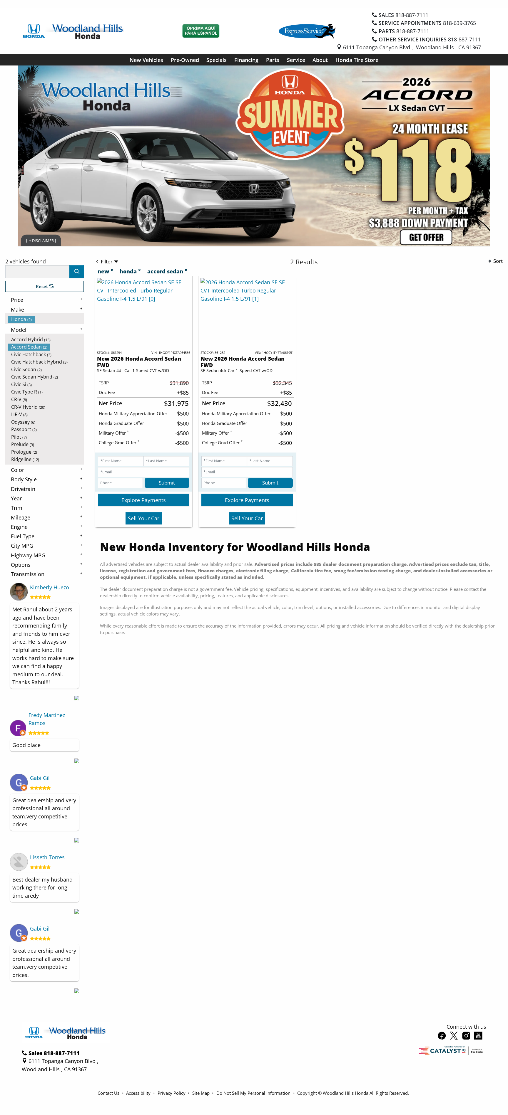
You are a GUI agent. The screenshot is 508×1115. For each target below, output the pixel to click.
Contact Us (109, 1093)
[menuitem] (46, 319)
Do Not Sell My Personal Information (254, 1093)
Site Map (201, 1093)
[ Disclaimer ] (41, 240)
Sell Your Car (143, 518)
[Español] (201, 31)
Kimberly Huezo (49, 587)
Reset (42, 286)
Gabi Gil (40, 777)
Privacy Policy (172, 1093)
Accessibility (139, 1093)
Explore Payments (143, 500)
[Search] (76, 271)
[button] (146, 59)
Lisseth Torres (47, 857)
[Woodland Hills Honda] (73, 30)
